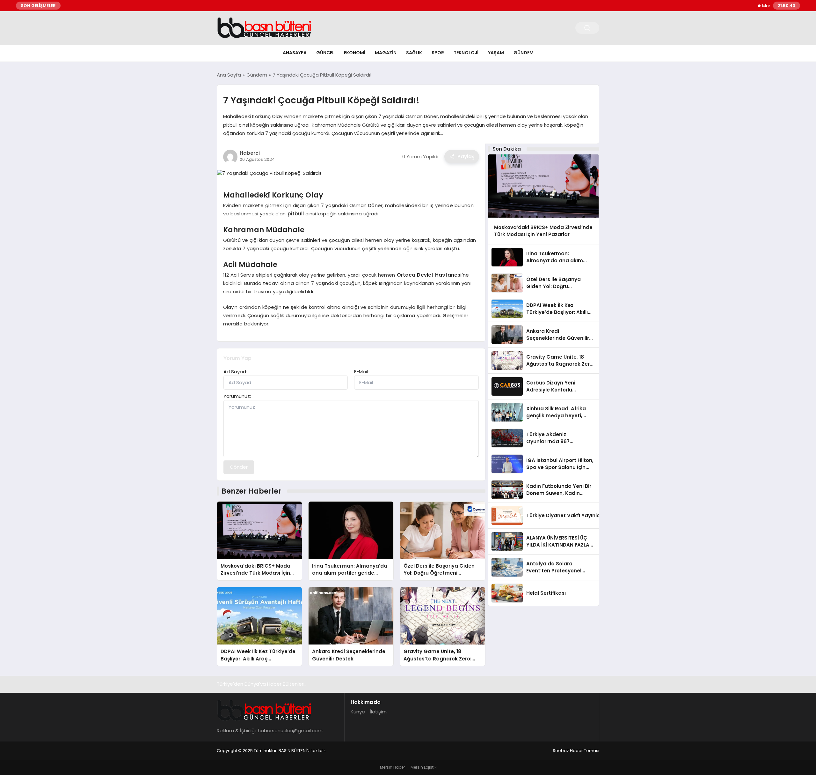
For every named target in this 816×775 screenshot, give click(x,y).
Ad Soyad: (235, 371)
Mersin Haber (392, 767)
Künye (358, 711)
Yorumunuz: (237, 396)
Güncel (325, 52)
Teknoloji (466, 52)
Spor (438, 52)
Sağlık (414, 52)
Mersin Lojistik (423, 767)
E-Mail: (361, 371)
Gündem (524, 52)
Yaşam (496, 52)
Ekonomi (354, 52)
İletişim (378, 711)
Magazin (386, 52)
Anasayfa (295, 52)
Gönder (239, 467)
